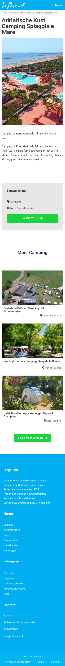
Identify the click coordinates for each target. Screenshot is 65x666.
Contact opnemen (13, 583)
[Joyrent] (13, 5)
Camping (13, 13)
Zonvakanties (10, 545)
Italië (30, 208)
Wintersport (9, 550)
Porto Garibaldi (18, 208)
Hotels (6, 535)
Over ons (8, 573)
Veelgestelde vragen (14, 588)
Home (4, 13)
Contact (55, 661)
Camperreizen (10, 540)
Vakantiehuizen (11, 530)
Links (6, 593)
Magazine (8, 578)
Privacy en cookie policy (18, 661)
